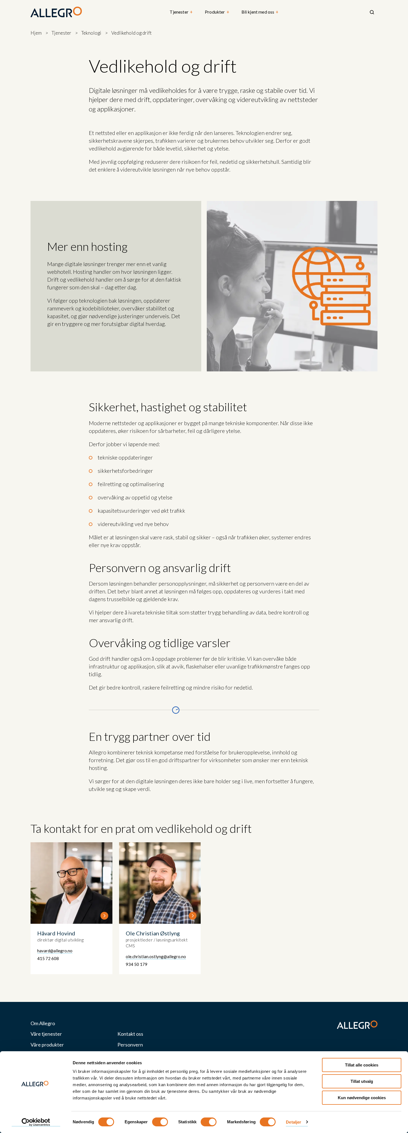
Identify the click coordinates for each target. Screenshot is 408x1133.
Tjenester (181, 12)
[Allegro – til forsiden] (56, 12)
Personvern (130, 1045)
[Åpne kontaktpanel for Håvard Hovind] (71, 908)
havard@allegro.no (54, 950)
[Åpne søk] (371, 12)
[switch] (160, 1121)
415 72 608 (48, 958)
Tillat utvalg (362, 1081)
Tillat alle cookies (361, 1065)
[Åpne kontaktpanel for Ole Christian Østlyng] (160, 908)
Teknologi (91, 32)
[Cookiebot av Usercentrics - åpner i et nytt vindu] (36, 1122)
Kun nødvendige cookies (362, 1097)
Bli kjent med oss (260, 12)
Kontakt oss (130, 1034)
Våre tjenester (46, 1034)
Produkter (217, 12)
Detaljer (293, 1122)
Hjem (36, 32)
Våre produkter (47, 1045)
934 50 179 (136, 964)
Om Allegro (43, 1023)
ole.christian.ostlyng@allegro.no (156, 956)
